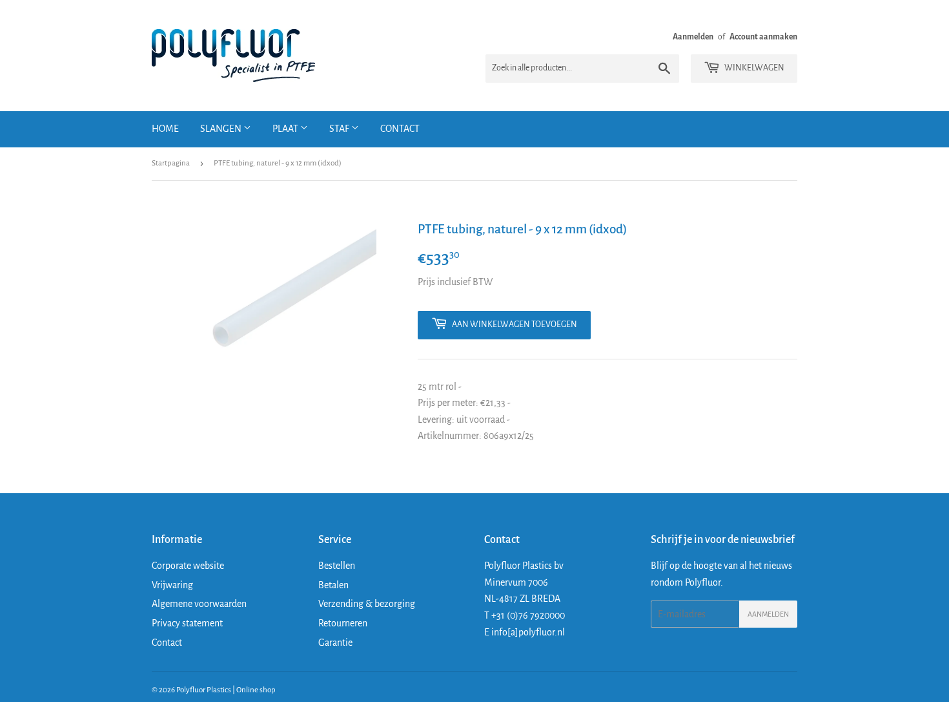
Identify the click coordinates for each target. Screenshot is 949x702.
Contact (400, 128)
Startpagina (171, 163)
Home (165, 128)
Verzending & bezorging (366, 604)
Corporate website (188, 565)
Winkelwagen (753, 67)
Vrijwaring (172, 585)
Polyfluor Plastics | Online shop (226, 690)
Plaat (286, 128)
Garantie (335, 642)
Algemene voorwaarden (199, 604)
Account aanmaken (763, 36)
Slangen (221, 128)
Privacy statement (187, 623)
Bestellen (336, 565)
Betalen (333, 585)
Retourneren (342, 623)
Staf (340, 128)
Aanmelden (693, 36)
